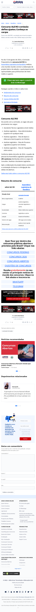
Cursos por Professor (7, 549)
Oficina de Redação (6, 552)
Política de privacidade (18, 582)
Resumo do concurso (11, 96)
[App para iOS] (11, 592)
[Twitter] (28, 592)
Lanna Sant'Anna (19, 41)
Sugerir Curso (23, 539)
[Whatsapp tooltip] (23, 592)
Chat (21, 506)
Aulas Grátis (22, 537)
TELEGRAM (18, 286)
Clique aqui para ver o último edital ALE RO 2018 (15, 229)
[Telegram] (31, 592)
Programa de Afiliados (7, 518)
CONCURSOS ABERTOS (18, 261)
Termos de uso (18, 585)
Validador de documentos (8, 513)
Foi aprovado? (26, 521)
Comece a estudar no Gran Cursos (18, 299)
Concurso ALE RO (27, 23)
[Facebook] (25, 592)
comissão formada (24, 195)
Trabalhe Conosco (6, 521)
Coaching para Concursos (8, 531)
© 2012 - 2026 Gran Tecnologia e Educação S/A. (18, 580)
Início (2, 23)
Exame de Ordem (6, 534)
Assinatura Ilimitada (10, 102)
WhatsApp (23, 508)
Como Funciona (5, 506)
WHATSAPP (18, 281)
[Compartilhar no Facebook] (23, 48)
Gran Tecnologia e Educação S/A (23, 597)
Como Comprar (5, 508)
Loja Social (4, 511)
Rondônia (13, 23)
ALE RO (19, 23)
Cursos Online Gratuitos (7, 554)
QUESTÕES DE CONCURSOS (18, 265)
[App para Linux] (8, 592)
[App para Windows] (5, 592)
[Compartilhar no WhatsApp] (29, 48)
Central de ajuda (24, 503)
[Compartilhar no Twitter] (25, 48)
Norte (7, 23)
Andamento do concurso (12, 92)
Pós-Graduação (5, 539)
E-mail (3, 479)
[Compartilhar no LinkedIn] (27, 48)
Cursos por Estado (6, 547)
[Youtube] (17, 592)
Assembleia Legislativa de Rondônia (13, 64)
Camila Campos (5, 367)
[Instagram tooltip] (20, 592)
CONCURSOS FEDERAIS (18, 252)
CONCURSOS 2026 (18, 256)
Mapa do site (18, 587)
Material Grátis (23, 531)
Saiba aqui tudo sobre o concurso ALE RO (15, 173)
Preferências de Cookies (7, 523)
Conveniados (4, 516)
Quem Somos (4, 503)
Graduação (4, 537)
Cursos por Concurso (6, 542)
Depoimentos (23, 529)
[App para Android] (14, 592)
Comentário (4, 453)
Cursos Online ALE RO (11, 99)
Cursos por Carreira (6, 544)
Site (2, 485)
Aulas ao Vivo (22, 534)
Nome (3, 473)
